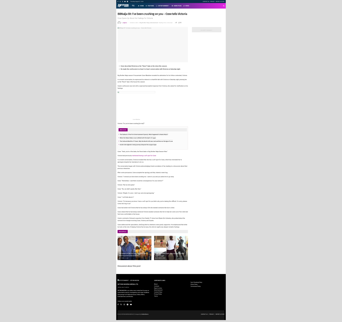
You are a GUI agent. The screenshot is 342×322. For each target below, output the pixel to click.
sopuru (125, 22)
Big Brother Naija (145, 22)
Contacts (156, 286)
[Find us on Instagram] (122, 1)
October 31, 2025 (124, 258)
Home (142, 6)
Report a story (158, 288)
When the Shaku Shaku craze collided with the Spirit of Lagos (138, 138)
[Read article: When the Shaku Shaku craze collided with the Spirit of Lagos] (171, 248)
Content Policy (158, 292)
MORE (187, 6)
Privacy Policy (158, 294)
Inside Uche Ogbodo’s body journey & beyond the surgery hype (138, 144)
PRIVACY (212, 1)
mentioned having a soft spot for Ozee (144, 155)
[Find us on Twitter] (120, 1)
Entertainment (163, 6)
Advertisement (158, 290)
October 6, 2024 (134, 22)
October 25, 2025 (160, 258)
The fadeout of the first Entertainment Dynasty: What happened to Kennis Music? (144, 134)
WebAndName (144, 314)
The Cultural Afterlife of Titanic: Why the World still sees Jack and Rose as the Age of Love (146, 141)
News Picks (178, 6)
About (156, 284)
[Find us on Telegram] (127, 1)
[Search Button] (223, 6)
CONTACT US (206, 1)
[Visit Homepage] (126, 6)
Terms (156, 296)
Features (151, 6)
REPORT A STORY (220, 1)
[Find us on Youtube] (125, 1)
